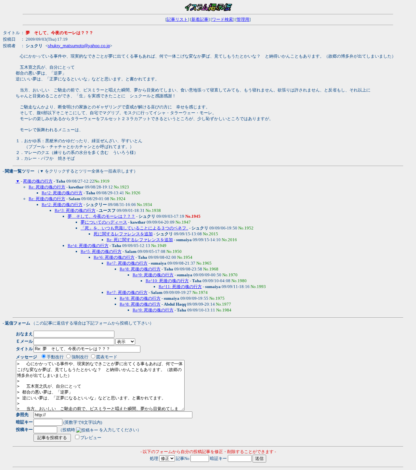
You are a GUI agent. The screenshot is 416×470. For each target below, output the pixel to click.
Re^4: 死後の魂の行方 (88, 245)
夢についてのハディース (104, 222)
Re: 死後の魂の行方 (47, 187)
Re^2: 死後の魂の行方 (62, 192)
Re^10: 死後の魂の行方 (167, 280)
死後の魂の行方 (38, 181)
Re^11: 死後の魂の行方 (180, 286)
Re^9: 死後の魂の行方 (153, 274)
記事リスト (177, 19)
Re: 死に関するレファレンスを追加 (140, 239)
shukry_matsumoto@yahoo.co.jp (79, 45)
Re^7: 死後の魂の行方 (127, 263)
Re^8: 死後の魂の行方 (140, 269)
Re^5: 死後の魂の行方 (101, 251)
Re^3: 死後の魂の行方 (75, 210)
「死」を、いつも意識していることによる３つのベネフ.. (134, 228)
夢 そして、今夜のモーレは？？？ (101, 216)
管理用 (243, 19)
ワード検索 (222, 19)
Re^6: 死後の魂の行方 (114, 257)
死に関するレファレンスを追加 (123, 233)
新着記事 (199, 19)
